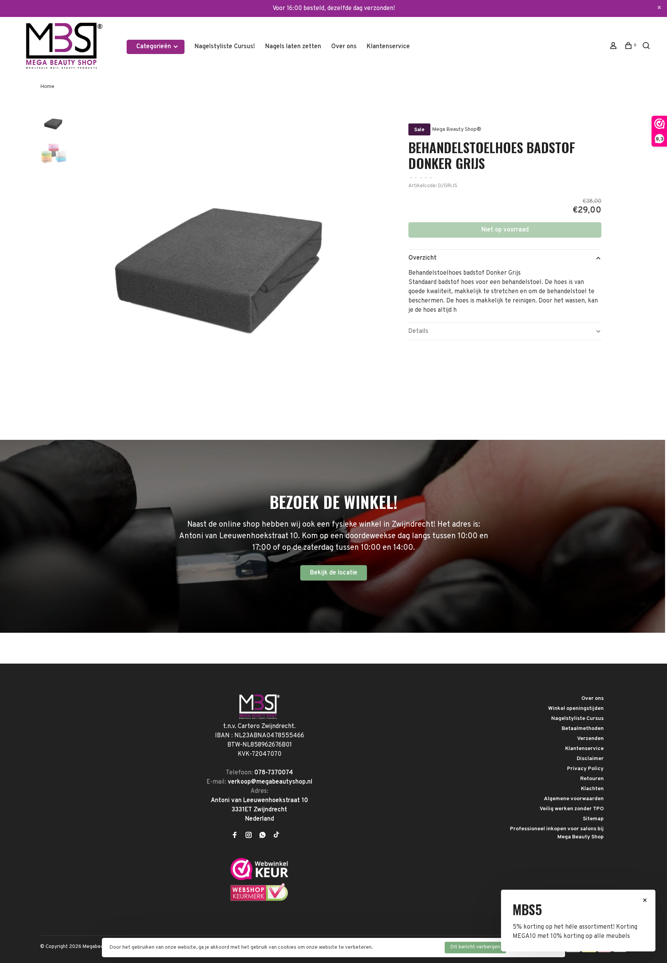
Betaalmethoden (583, 728)
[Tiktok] (276, 836)
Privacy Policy (585, 768)
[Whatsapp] (262, 836)
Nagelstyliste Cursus (577, 718)
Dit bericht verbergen (475, 947)
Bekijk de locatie (333, 573)
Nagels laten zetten (293, 47)
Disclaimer (590, 758)
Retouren (592, 778)
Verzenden (590, 738)
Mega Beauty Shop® (456, 129)
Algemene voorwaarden (574, 799)
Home (47, 86)
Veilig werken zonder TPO (572, 809)
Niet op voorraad (505, 230)
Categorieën (154, 47)
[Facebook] (235, 836)
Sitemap (593, 819)
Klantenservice (388, 47)
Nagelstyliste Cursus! (225, 47)
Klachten (592, 789)
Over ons (344, 47)
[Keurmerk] (259, 878)
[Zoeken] (647, 47)
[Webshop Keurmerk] (259, 900)
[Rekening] (614, 47)
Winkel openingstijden (576, 708)
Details (418, 331)
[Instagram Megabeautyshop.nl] (248, 836)
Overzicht (422, 258)
